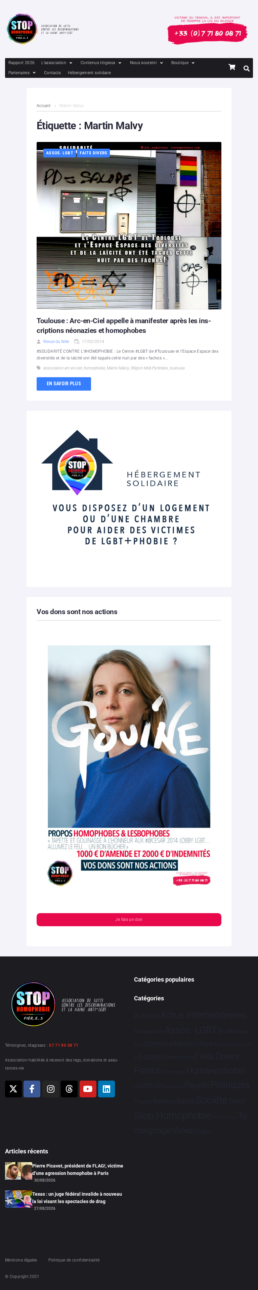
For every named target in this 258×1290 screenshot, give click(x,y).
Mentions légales (21, 1260)
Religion (164, 1101)
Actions (147, 1015)
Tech (217, 1117)
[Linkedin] (106, 1089)
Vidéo (182, 1130)
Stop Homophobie (172, 1115)
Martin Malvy (118, 368)
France (147, 1070)
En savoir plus (64, 383)
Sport (237, 1101)
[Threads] (69, 1089)
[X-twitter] (13, 1089)
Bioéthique (233, 1031)
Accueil (44, 105)
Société (211, 1100)
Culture (202, 1043)
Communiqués (168, 1043)
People (197, 1085)
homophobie (94, 368)
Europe (150, 1056)
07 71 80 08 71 (63, 1045)
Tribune (230, 1117)
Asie (158, 1031)
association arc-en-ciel (62, 368)
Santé (185, 1100)
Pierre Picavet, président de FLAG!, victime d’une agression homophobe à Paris (77, 1169)
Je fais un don (128, 919)
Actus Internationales (204, 1015)
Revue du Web (56, 341)
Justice (147, 1085)
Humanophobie (215, 1070)
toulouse (177, 368)
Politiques (230, 1085)
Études (202, 1131)
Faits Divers (93, 152)
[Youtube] (88, 1089)
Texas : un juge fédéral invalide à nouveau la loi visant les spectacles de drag (77, 1197)
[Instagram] (50, 1089)
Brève (138, 1045)
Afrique (143, 1031)
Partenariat (172, 1086)
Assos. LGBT (59, 152)
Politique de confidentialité (73, 1260)
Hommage (173, 1072)
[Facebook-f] (32, 1089)
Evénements (178, 1057)
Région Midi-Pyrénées (149, 368)
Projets (143, 1101)
